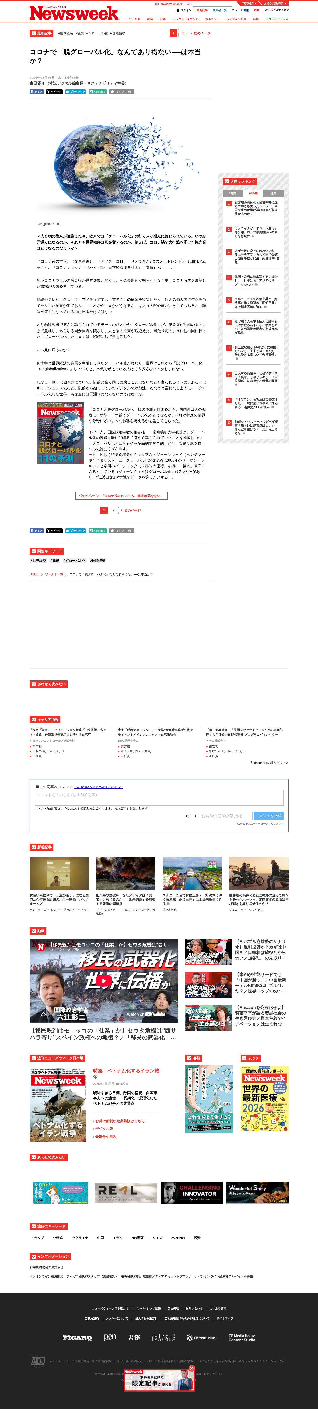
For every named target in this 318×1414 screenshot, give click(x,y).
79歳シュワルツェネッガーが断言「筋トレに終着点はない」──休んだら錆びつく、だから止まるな (257, 427)
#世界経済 (65, 33)
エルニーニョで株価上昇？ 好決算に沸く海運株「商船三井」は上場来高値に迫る (256, 303)
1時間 (232, 193)
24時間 (253, 193)
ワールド (134, 19)
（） (79, 83)
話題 (256, 19)
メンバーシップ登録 (148, 1308)
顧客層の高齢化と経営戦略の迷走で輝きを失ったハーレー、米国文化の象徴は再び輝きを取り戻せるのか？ (256, 208)
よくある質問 (217, 1308)
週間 (273, 193)
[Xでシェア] (54, 91)
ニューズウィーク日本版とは (110, 1308)
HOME (34, 574)
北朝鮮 (58, 1238)
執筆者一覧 (220, 10)
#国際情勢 (117, 33)
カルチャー (212, 19)
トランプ (37, 1238)
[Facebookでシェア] (37, 91)
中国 (100, 1238)
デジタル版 (104, 1129)
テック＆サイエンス (185, 19)
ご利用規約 (92, 1318)
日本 (163, 19)
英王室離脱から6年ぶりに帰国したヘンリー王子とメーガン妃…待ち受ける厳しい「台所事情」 (257, 351)
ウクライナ (80, 1238)
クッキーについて (117, 1318)
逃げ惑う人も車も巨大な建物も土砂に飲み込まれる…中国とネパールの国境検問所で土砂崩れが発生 (256, 327)
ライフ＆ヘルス (236, 19)
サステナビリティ (277, 19)
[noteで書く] (98, 91)
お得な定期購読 (274, 3)
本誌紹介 (248, 3)
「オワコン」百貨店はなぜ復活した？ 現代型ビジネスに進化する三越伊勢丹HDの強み (256, 403)
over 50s (178, 1238)
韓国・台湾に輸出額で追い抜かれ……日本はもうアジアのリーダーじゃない (256, 280)
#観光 (80, 33)
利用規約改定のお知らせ (46, 1267)
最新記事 (202, 10)
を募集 (248, 1276)
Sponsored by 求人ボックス (269, 762)
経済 (150, 19)
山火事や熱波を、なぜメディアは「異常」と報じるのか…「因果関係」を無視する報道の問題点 (256, 379)
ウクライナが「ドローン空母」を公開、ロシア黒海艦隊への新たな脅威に (256, 232)
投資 (197, 1238)
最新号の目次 (106, 1137)
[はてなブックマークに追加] (75, 91)
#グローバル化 (97, 33)
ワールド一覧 (54, 574)
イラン (118, 1238)
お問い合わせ (194, 1308)
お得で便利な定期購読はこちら (120, 1121)
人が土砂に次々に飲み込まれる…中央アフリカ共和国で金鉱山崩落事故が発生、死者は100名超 (257, 256)
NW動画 (138, 1238)
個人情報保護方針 (146, 1318)
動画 (256, 10)
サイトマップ (225, 1318)
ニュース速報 (240, 10)
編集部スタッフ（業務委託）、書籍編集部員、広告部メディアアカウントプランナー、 (138, 1276)
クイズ (157, 1238)
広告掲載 (173, 1308)
